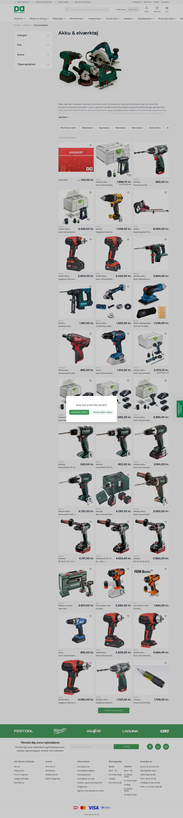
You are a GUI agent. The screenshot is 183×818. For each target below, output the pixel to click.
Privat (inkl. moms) (79, 412)
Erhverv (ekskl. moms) (102, 412)
